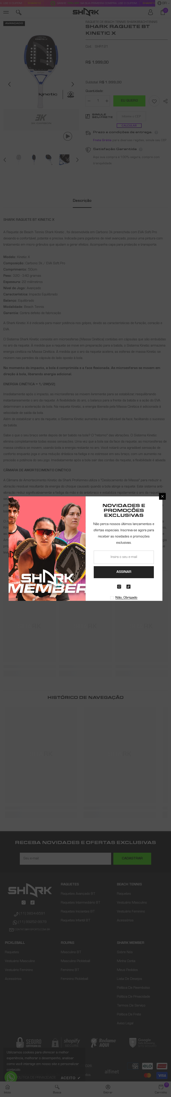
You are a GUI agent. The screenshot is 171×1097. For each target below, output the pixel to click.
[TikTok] (128, 586)
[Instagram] (119, 586)
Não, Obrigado (127, 598)
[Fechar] (162, 496)
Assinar (123, 572)
